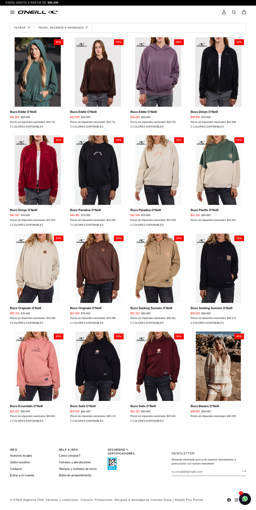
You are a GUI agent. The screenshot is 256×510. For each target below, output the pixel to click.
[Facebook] (229, 500)
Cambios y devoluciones (75, 462)
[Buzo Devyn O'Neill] (193, 127)
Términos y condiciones (62, 499)
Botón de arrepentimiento (75, 475)
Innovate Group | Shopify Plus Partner (177, 499)
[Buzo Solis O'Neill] (72, 421)
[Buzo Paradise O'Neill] (72, 225)
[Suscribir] (242, 471)
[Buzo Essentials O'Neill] (12, 421)
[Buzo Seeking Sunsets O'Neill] (133, 323)
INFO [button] (13, 449)
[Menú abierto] (14, 12)
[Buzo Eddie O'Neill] (12, 127)
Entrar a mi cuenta (22, 475)
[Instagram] (236, 500)
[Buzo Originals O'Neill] (12, 323)
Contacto (16, 469)
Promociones (104, 499)
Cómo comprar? (69, 455)
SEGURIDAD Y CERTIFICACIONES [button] (121, 451)
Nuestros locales (21, 455)
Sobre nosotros (20, 462)
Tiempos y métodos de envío (78, 469)
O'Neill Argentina (24, 499)
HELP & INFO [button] (68, 449)
